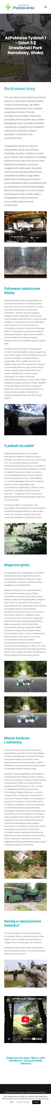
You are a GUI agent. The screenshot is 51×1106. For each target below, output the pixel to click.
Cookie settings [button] (23, 1102)
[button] (45, 7)
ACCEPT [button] (36, 1102)
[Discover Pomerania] (19, 7)
